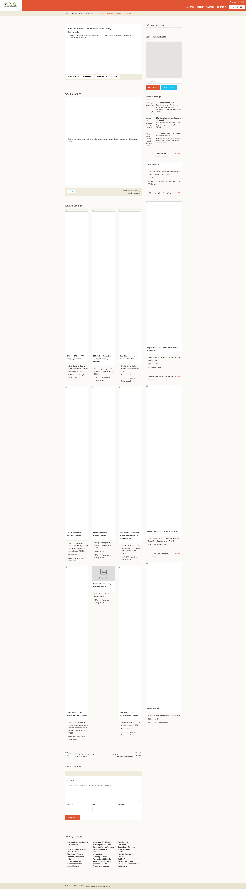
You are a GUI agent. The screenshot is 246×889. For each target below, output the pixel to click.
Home (25, 2)
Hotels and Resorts (75, 854)
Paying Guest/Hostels (102, 859)
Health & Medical (74, 852)
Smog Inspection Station (128, 864)
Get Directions (152, 87)
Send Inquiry (87, 76)
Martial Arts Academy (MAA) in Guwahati (168, 119)
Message (70, 780)
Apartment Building (101, 842)
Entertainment (124, 849)
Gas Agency (100, 13)
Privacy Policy (67, 885)
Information (82, 885)
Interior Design (124, 854)
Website (121, 804)
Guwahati (241, 2)
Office (70, 859)
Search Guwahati (95, 886)
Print (116, 76)
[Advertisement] (103, 55)
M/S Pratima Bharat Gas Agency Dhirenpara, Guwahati (102, 359)
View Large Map (169, 87)
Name (70, 804)
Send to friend (73, 76)
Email (95, 804)
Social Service (73, 866)
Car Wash (122, 845)
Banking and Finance (102, 845)
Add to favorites (103, 76)
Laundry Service (100, 857)
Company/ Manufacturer (103, 847)
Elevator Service (100, 849)
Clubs (69, 847)
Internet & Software (75, 857)
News (75, 885)
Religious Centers (125, 861)
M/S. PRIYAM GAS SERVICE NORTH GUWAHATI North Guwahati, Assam (129, 535)
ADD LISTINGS (237, 7)
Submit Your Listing (205, 7)
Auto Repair (123, 842)
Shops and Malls (100, 864)
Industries (97, 854)
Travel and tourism (101, 866)
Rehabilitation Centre (102, 861)
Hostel (120, 852)
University (122, 866)
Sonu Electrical (153, 164)
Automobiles (72, 845)
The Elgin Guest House (165, 102)
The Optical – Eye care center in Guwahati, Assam (169, 135)
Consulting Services (126, 847)
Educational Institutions (77, 849)
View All (177, 153)
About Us (190, 7)
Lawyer (121, 857)
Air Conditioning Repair (77, 842)
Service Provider (90, 13)
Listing (81, 13)
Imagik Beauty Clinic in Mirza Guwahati (162, 531)
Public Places (123, 859)
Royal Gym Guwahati (155, 708)
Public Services (74, 861)
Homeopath (98, 852)
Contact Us (222, 7)
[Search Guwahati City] (10, 4)
